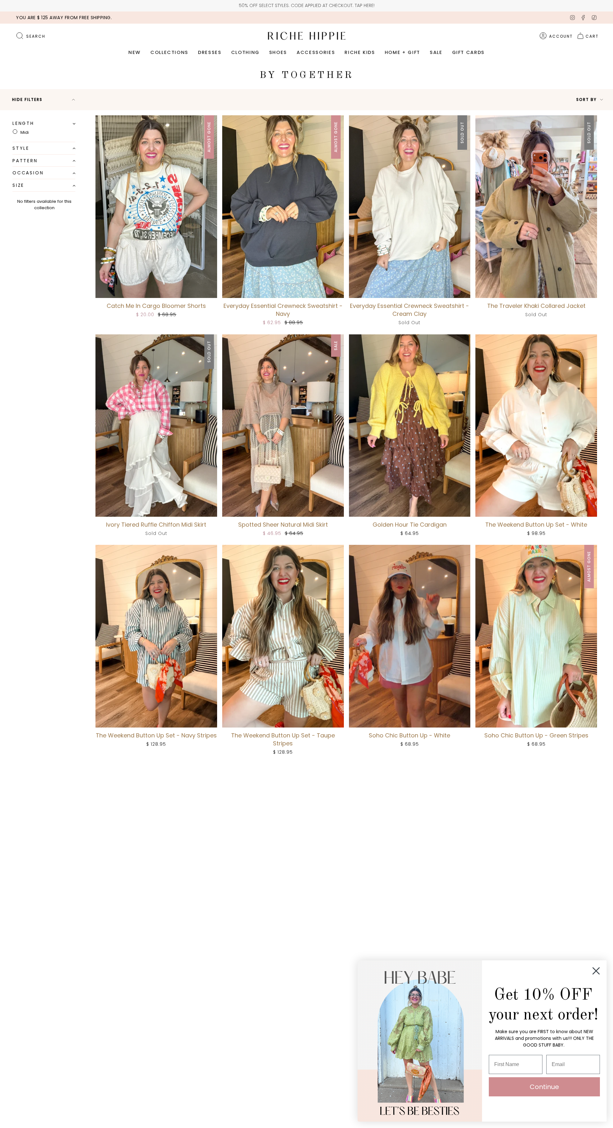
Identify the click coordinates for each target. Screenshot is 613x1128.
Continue (544, 1086)
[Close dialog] (596, 971)
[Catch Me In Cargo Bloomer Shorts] (156, 206)
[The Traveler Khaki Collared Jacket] (536, 206)
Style (20, 148)
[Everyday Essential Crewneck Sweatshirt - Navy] (283, 206)
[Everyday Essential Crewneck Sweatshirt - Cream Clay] (410, 206)
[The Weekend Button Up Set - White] (536, 425)
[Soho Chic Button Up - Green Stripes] (536, 636)
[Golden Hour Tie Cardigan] (410, 425)
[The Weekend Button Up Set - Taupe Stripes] (283, 636)
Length (23, 123)
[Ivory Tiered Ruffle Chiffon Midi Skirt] (156, 425)
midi (24, 132)
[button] (135, 52)
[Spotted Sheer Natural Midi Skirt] (283, 425)
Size (18, 185)
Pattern (25, 160)
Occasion (27, 173)
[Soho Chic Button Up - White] (410, 636)
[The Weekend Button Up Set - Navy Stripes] (156, 636)
